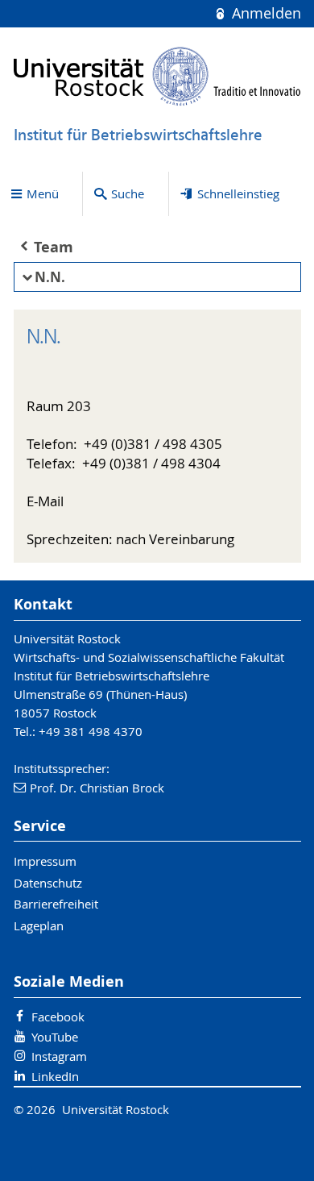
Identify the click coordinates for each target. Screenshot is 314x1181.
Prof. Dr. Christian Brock (97, 788)
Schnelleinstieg (238, 193)
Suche (127, 193)
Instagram (59, 1056)
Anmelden (264, 13)
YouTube (54, 1037)
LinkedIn (55, 1076)
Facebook (58, 1016)
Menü (43, 193)
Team (53, 247)
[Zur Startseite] (157, 76)
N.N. (50, 277)
